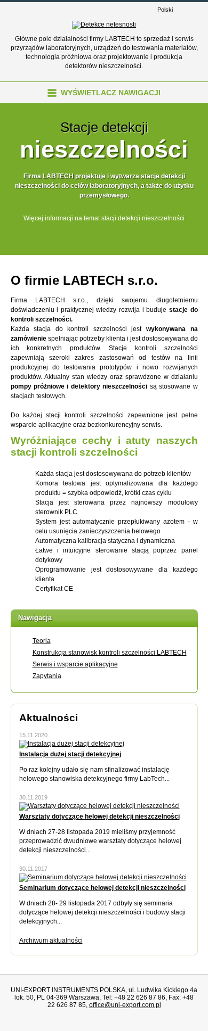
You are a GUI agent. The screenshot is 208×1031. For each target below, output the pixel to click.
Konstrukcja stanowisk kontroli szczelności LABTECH (110, 652)
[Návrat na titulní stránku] (104, 25)
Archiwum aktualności (51, 940)
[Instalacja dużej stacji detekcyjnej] (71, 743)
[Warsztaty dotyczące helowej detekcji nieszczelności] (99, 806)
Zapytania (47, 676)
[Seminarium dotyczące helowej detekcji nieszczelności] (103, 877)
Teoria (42, 641)
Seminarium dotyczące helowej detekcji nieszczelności (102, 888)
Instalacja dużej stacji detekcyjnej (70, 754)
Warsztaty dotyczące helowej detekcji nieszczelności (99, 816)
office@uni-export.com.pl (125, 1005)
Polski (165, 9)
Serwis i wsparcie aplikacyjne (75, 664)
